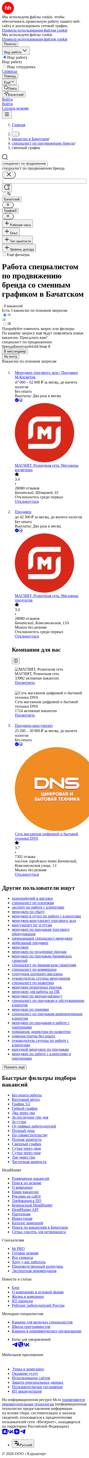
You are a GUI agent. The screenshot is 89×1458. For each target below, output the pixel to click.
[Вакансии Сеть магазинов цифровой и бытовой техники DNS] (49, 789)
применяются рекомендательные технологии (43, 1402)
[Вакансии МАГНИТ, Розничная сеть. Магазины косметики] (49, 433)
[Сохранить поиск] (7, 188)
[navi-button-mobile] (7, 115)
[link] (10, 88)
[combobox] (25, 163)
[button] (7, 99)
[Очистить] (9, 175)
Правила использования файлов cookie (34, 39)
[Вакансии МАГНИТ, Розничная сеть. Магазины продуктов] (49, 563)
